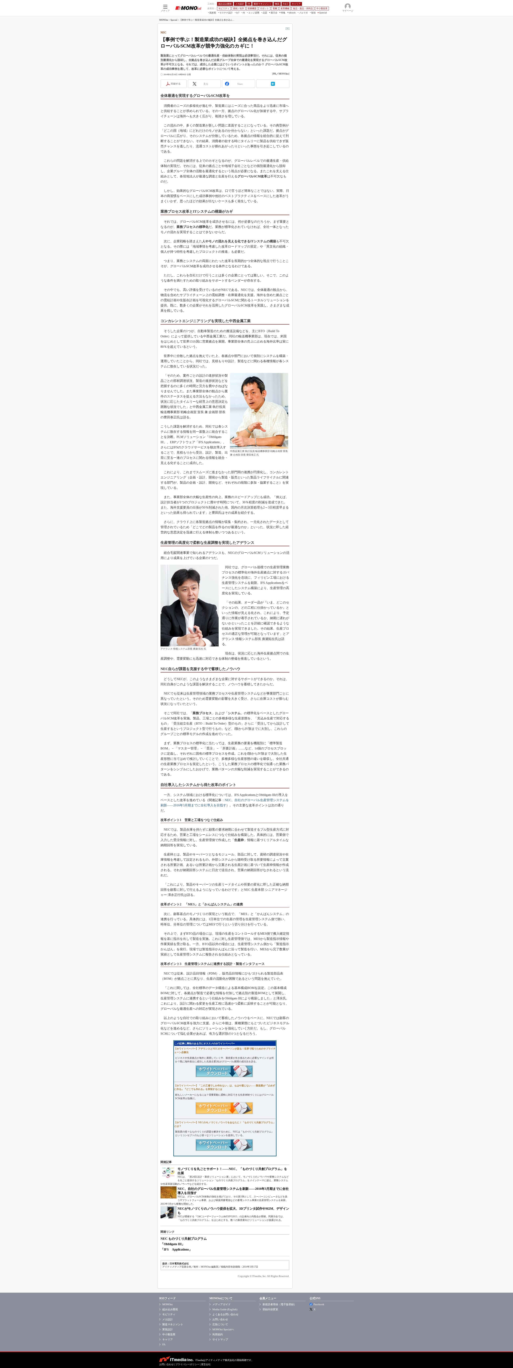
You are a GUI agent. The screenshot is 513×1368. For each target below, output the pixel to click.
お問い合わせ (220, 1319)
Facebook (319, 1304)
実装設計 (167, 1329)
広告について (220, 1324)
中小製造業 (168, 1334)
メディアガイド (221, 1304)
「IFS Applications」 (176, 1249)
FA (163, 1344)
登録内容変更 (270, 1309)
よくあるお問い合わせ (225, 1314)
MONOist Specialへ (223, 1329)
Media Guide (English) (224, 1309)
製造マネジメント (172, 1324)
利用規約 (217, 1334)
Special (174, 20)
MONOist (163, 20)
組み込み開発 (170, 1309)
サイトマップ (220, 1339)
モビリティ (168, 1314)
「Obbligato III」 (173, 1244)
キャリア (167, 1339)
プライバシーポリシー (187, 1364)
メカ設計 (167, 1319)
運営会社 (206, 1364)
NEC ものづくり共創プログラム (184, 1238)
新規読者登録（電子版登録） (279, 1304)
